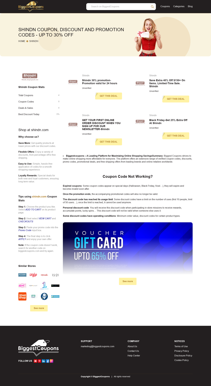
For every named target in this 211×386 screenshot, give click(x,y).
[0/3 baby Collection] (22, 275)
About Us (132, 346)
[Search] (152, 6)
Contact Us (133, 351)
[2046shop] (22, 296)
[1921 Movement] (33, 286)
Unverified (86, 88)
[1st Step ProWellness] (55, 286)
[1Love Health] (44, 286)
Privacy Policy (181, 351)
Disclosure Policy (183, 355)
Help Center (134, 355)
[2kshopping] (55, 296)
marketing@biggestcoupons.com (97, 346)
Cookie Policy (181, 360)
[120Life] (33, 275)
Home (21, 41)
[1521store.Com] (55, 275)
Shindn (85, 75)
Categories (178, 6)
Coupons (165, 6)
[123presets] (44, 275)
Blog (190, 6)
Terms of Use (181, 346)
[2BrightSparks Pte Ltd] (44, 296)
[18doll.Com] (22, 286)
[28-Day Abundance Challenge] (33, 296)
